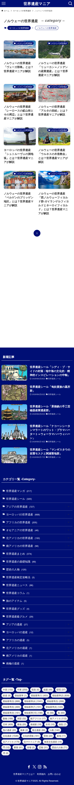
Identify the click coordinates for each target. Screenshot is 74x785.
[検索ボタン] (70, 3)
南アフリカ (38, 718)
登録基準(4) (33, 701)
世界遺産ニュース (19, 585)
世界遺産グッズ (17, 608)
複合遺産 (38, 730)
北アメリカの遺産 (19, 648)
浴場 (31, 747)
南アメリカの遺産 (19, 655)
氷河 (50, 724)
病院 (62, 724)
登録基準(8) (54, 706)
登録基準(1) (39, 695)
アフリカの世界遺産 (21, 522)
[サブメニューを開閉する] (68, 506)
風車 (24, 730)
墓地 (61, 735)
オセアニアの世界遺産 (22, 530)
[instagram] (40, 767)
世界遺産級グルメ (19, 616)
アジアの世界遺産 (20, 506)
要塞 (18, 747)
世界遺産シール (19, 498)
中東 (22, 689)
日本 (8, 724)
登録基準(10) (33, 712)
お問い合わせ (54, 774)
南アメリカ (58, 718)
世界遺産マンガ (19, 491)
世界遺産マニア (37, 4)
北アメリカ (11, 741)
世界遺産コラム (17, 593)
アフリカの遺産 (17, 640)
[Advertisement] (37, 292)
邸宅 (61, 689)
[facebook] (29, 767)
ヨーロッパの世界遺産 (19, 27)
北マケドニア (32, 741)
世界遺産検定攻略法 (20, 577)
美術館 (35, 724)
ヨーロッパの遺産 (19, 632)
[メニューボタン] (3, 3)
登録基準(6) (11, 706)
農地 (21, 724)
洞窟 (21, 718)
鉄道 (7, 695)
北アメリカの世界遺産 (23, 538)
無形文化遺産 (53, 741)
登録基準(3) (11, 701)
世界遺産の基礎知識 (21, 561)
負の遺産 (9, 730)
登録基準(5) (55, 701)
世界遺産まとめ (19, 553)
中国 (8, 689)
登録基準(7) (32, 706)
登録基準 (21, 695)
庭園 (47, 689)
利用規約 (41, 774)
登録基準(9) (11, 712)
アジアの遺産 (17, 624)
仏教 (55, 730)
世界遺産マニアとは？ (24, 774)
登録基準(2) (61, 695)
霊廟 (43, 747)
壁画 (48, 735)
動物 (8, 718)
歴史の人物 (16, 569)
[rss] (45, 767)
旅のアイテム (16, 600)
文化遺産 (11, 735)
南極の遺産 (15, 663)
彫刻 (35, 689)
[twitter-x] (34, 767)
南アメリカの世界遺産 (22, 546)
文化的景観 (31, 735)
